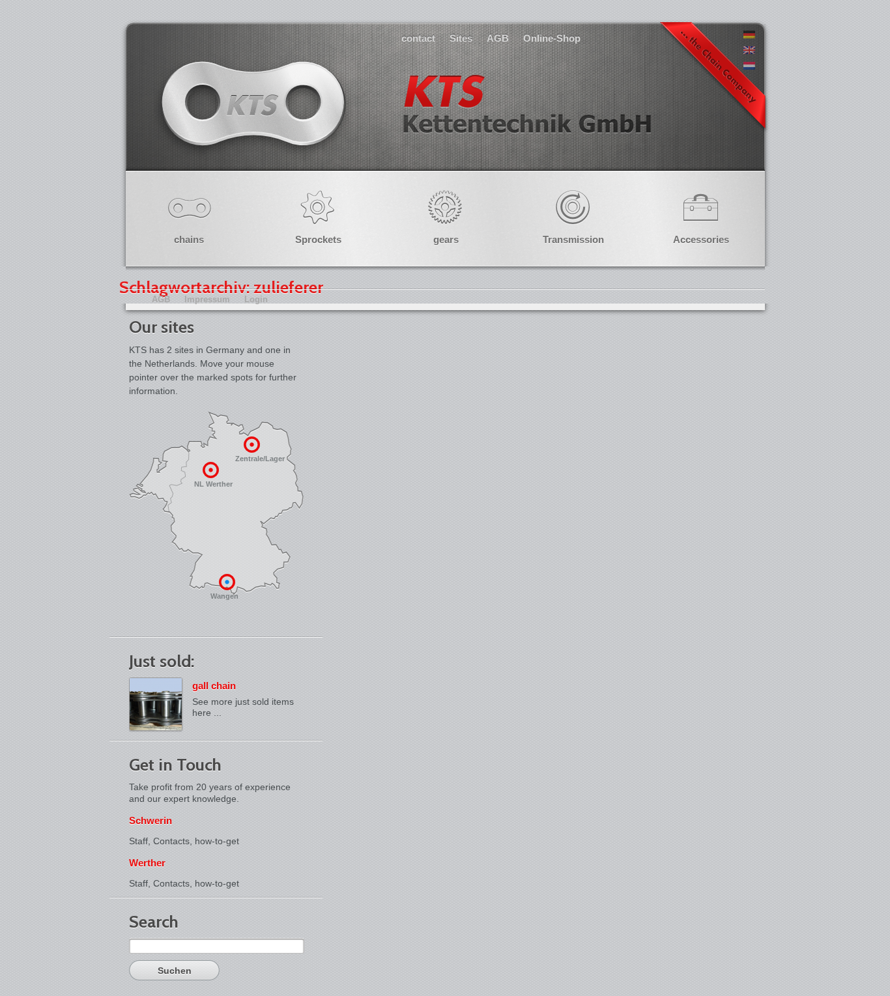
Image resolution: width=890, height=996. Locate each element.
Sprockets (318, 239)
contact (418, 38)
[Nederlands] (749, 66)
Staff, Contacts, (160, 841)
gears (446, 239)
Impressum (207, 299)
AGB (498, 38)
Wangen (224, 596)
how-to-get (217, 841)
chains (189, 239)
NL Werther (213, 484)
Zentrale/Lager (259, 458)
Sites (461, 38)
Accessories (701, 239)
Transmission (573, 239)
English (404, 117)
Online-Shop (552, 38)
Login (256, 299)
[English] (749, 51)
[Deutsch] (749, 35)
